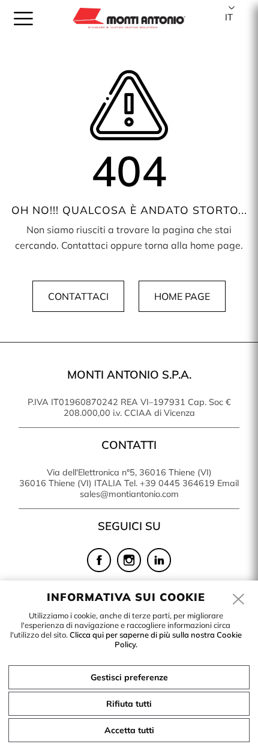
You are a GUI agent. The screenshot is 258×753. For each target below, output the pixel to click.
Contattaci (78, 296)
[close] (239, 600)
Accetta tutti (129, 730)
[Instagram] (129, 569)
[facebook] (99, 569)
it (229, 17)
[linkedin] (159, 569)
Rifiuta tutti (129, 703)
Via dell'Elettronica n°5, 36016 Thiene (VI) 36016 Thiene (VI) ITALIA (115, 478)
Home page (182, 296)
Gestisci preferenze (129, 677)
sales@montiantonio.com (129, 494)
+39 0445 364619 (177, 483)
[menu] (23, 18)
